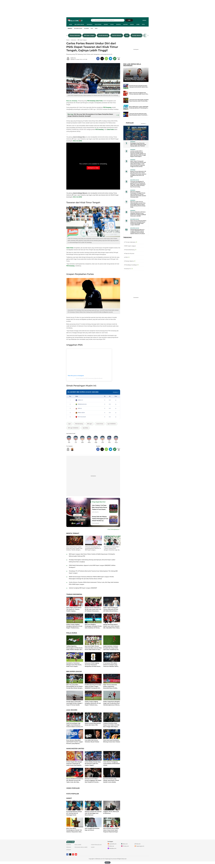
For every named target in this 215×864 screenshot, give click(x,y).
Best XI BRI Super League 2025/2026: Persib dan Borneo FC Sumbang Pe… (138, 107)
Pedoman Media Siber (81, 847)
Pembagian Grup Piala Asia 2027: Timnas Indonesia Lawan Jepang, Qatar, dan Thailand (138, 144)
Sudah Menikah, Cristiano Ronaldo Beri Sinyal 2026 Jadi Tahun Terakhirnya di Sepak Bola (110, 647)
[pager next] (148, 35)
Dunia (112, 24)
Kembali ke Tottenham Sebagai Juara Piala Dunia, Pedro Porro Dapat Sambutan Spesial (74, 664)
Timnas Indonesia (74, 594)
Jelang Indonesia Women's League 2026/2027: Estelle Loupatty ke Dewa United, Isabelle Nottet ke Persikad (137, 231)
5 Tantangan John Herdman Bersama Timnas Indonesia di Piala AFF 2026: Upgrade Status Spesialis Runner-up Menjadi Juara (136, 79)
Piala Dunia (98, 24)
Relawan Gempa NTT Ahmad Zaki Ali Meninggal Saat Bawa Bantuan (93, 813)
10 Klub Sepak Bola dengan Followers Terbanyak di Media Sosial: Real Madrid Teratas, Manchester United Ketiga (74, 763)
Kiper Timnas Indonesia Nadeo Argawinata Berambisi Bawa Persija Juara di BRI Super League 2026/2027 (110, 686)
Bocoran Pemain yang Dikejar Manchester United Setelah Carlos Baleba (111, 780)
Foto (143, 24)
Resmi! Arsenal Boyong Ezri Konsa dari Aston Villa (93, 724)
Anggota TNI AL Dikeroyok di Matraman (111, 812)
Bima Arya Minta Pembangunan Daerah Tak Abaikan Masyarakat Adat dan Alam (74, 830)
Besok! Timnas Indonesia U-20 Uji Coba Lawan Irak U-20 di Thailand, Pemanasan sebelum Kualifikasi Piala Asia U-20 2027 (93, 609)
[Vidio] (73, 854)
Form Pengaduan (96, 844)
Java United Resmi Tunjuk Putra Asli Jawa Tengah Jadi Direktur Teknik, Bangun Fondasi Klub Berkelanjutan (74, 548)
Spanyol (118, 24)
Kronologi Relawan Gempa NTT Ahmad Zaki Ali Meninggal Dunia (74, 813)
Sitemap (68, 849)
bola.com (100, 858)
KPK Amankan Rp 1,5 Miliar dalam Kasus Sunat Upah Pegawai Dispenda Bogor (111, 830)
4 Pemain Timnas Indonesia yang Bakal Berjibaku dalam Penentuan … (138, 114)
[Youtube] (76, 854)
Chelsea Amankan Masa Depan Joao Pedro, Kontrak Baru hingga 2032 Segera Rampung (111, 725)
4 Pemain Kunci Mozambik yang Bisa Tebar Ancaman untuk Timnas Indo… (138, 100)
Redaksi (68, 847)
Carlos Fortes (99, 101)
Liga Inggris (71, 710)
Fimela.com (126, 846)
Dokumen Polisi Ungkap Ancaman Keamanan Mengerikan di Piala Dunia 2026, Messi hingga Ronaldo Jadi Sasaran (93, 664)
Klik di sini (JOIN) (77, 141)
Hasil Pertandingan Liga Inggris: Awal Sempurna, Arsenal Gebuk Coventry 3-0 (74, 725)
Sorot (69, 798)
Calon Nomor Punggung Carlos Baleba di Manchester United (111, 763)
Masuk (144, 20)
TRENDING (127, 237)
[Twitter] (70, 854)
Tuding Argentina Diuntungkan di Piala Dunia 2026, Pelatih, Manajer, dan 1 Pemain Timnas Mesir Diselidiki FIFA (74, 647)
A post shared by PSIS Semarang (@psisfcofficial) (89, 378)
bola (75, 20)
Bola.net (138, 843)
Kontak (68, 844)
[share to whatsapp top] (106, 58)
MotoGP (125, 24)
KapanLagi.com (140, 846)
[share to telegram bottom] (110, 449)
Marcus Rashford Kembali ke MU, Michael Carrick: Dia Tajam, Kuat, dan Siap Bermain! (74, 780)
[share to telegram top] (110, 58)
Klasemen (86, 28)
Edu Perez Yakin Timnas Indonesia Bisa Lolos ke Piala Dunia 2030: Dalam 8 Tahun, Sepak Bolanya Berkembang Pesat (93, 647)
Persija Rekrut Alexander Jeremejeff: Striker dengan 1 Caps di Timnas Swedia (74, 703)
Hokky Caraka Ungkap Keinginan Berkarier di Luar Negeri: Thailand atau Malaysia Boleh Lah (74, 626)
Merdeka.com (112, 848)
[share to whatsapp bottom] (106, 449)
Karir (92, 847)
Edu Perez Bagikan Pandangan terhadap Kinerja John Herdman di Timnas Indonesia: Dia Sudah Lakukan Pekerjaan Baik (93, 626)
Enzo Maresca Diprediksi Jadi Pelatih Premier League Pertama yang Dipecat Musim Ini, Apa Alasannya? (74, 741)
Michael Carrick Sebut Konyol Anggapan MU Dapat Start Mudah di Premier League (93, 780)
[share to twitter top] (102, 58)
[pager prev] (67, 35)
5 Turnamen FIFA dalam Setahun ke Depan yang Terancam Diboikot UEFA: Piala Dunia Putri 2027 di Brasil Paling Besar (110, 664)
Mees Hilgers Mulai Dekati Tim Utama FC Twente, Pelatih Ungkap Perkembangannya (73, 609)
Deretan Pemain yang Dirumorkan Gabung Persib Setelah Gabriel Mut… (138, 86)
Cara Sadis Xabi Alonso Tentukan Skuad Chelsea (92, 740)
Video (137, 24)
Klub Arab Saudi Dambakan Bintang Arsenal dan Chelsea (111, 740)
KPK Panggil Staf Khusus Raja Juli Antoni (92, 829)
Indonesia (89, 24)
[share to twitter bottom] (102, 449)
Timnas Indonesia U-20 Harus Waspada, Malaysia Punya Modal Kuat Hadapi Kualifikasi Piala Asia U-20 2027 (138, 214)
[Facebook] (67, 854)
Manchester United (75, 749)
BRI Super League (79, 24)
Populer (130, 123)
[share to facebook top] (98, 58)
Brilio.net (111, 846)
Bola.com (125, 843)
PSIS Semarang (91, 101)
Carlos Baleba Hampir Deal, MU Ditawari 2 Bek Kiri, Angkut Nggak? (93, 763)
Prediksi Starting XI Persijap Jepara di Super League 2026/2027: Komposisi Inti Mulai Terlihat (93, 686)
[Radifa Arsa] (68, 58)
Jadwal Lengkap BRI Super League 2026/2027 (83, 588)
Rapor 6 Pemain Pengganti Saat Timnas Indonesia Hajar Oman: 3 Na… (138, 93)
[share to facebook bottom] (98, 449)
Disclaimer (78, 844)
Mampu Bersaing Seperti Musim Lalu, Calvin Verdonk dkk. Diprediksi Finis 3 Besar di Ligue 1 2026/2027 (111, 626)
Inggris (106, 24)
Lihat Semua (143, 123)
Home (70, 24)
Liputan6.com (112, 843)
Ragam (132, 24)
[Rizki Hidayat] (72, 449)
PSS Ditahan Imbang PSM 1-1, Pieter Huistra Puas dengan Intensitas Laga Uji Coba (112, 548)
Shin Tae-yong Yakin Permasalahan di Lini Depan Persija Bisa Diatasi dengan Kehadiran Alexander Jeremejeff (74, 686)
